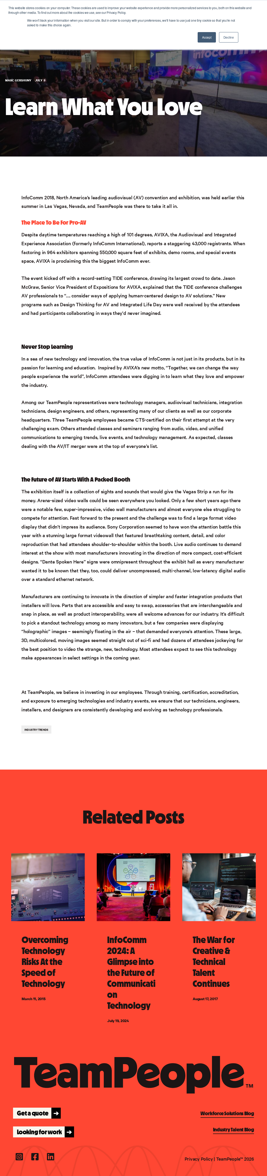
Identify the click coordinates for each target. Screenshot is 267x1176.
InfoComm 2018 (37, 197)
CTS (139, 419)
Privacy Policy (199, 1159)
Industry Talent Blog (233, 1129)
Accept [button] (206, 37)
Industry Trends (36, 729)
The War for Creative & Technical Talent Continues (214, 961)
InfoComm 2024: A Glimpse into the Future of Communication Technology (131, 972)
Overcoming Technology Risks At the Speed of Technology (45, 961)
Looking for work (43, 1132)
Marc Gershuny (18, 80)
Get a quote (36, 1113)
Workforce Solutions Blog (227, 1113)
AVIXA (161, 234)
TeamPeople (109, 206)
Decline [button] (228, 37)
